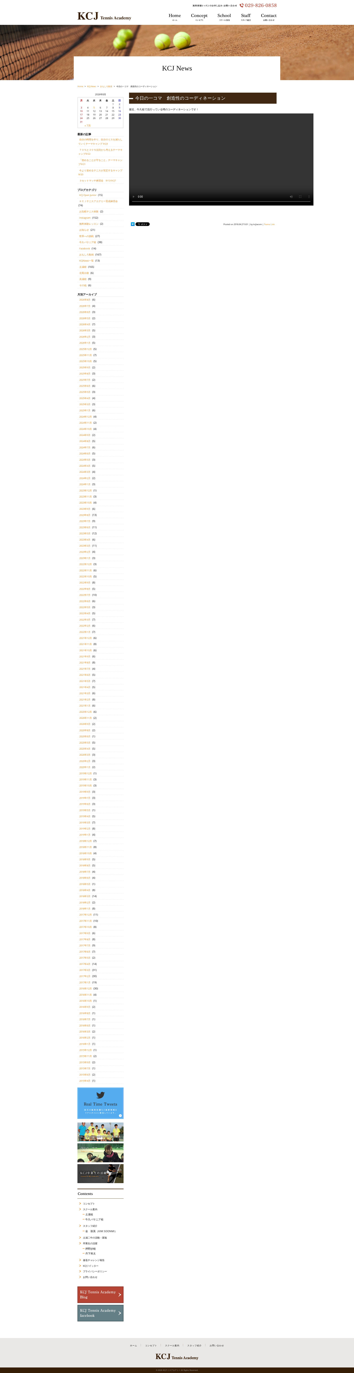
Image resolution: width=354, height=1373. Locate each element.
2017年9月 (85, 933)
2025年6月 (85, 385)
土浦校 (82, 267)
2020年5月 (85, 742)
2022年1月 (85, 632)
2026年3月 (85, 330)
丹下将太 (90, 1253)
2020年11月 (85, 718)
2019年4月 (85, 816)
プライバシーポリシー (95, 1271)
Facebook (84, 248)
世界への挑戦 (86, 236)
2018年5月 (85, 884)
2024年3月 (85, 472)
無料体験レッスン (88, 223)
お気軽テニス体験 (88, 211)
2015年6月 (85, 1074)
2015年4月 (85, 1080)
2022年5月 (85, 607)
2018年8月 (85, 865)
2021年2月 (85, 699)
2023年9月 (85, 509)
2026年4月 (85, 324)
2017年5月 (85, 957)
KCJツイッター (90, 1265)
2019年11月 (85, 779)
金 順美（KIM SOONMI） (101, 1231)
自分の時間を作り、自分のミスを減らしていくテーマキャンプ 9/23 (100, 141)
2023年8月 (85, 515)
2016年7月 (85, 1019)
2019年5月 (85, 810)
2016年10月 (85, 1000)
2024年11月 (85, 422)
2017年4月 (85, 964)
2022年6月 (85, 601)
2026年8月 (85, 299)
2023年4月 (85, 539)
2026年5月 (85, 318)
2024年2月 (85, 478)
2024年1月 (85, 484)
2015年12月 (85, 1050)
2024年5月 (85, 459)
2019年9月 (85, 791)
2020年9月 (85, 724)
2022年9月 (85, 582)
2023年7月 (85, 521)
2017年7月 (85, 945)
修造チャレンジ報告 (94, 1260)
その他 (82, 285)
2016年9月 (85, 1007)
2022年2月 (85, 625)
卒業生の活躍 (90, 1243)
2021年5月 (85, 681)
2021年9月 (85, 656)
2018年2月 (85, 902)
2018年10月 (85, 853)
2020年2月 (85, 761)
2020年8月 (85, 730)
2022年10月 (85, 576)
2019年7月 (85, 797)
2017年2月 (85, 976)
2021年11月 (85, 644)
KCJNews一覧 (86, 260)
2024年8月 (85, 441)
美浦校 (82, 279)
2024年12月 (85, 416)
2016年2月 (85, 1037)
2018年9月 (85, 859)
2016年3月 (85, 1031)
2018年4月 (85, 890)
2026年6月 (85, 312)
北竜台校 (84, 273)
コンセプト (89, 1203)
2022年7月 (85, 595)
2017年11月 (85, 921)
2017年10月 (85, 927)
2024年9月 (85, 435)
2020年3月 (85, 754)
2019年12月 (85, 773)
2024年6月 (85, 453)
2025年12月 (85, 349)
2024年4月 (85, 465)
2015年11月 (85, 1056)
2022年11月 (85, 570)
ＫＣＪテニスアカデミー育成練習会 (98, 201)
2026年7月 (85, 306)
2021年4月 (85, 687)
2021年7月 (85, 668)
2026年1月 (85, 342)
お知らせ (84, 230)
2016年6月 (85, 1025)
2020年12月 (85, 711)
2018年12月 (85, 841)
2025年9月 (85, 367)
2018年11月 (85, 847)
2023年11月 (85, 496)
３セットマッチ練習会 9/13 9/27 (97, 180)
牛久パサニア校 (87, 242)
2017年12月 (85, 914)
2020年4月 (85, 748)
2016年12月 (85, 988)
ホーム (133, 1345)
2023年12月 (85, 490)
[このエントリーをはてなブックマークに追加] (133, 224)
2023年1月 (85, 558)
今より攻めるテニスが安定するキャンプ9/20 (100, 172)
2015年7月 (85, 1068)
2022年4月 (85, 613)
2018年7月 (85, 871)
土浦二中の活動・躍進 (95, 1237)
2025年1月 (85, 410)
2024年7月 (85, 447)
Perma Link (269, 224)
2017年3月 (85, 970)
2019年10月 (85, 785)
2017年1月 (85, 982)
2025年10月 (85, 361)
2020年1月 (85, 767)
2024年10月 (85, 429)
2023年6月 (85, 527)
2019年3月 (85, 822)
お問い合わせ (90, 1277)
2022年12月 (85, 564)
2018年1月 (85, 908)
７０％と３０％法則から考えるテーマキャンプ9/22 (100, 151)
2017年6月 (85, 951)
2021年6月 (85, 674)
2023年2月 (85, 551)
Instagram (85, 217)
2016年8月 (85, 1013)
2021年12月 (85, 638)
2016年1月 (85, 1044)
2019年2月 (85, 828)
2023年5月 (85, 533)
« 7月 (88, 125)
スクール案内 (90, 1209)
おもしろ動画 (86, 254)
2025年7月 (85, 379)
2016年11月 (85, 994)
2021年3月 (85, 693)
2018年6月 (85, 877)
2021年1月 (85, 705)
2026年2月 (85, 336)
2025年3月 (85, 404)
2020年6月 (85, 736)
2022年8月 (85, 588)
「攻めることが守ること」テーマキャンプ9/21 (100, 162)
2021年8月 (85, 662)
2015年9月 (85, 1062)
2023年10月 (85, 502)
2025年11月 (85, 355)
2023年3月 (85, 545)
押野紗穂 (90, 1248)
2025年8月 (85, 373)
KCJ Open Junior (87, 195)
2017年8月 (85, 939)
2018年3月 (85, 896)
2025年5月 (85, 392)
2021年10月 (85, 650)
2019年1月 (85, 834)
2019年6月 (85, 804)
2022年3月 (85, 619)
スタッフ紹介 (90, 1226)
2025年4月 (85, 398)
